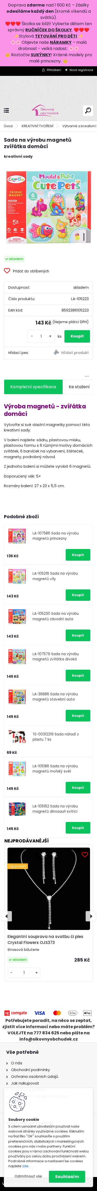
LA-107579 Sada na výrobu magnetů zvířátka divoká (56, 657)
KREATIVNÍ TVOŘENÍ (37, 126)
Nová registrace (81, 70)
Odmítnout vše (28, 1176)
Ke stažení (79, 387)
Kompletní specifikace (33, 387)
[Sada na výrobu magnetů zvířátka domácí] (48, 207)
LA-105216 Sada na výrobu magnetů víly (55, 576)
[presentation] (7, 916)
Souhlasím (67, 1177)
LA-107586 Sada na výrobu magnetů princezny (56, 536)
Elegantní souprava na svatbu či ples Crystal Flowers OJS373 (45, 939)
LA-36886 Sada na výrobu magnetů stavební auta (55, 697)
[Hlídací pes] (71, 353)
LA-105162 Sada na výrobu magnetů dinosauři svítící (55, 809)
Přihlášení (54, 70)
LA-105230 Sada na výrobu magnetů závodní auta (56, 616)
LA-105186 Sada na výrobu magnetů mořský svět (55, 769)
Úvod (8, 126)
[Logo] (49, 110)
